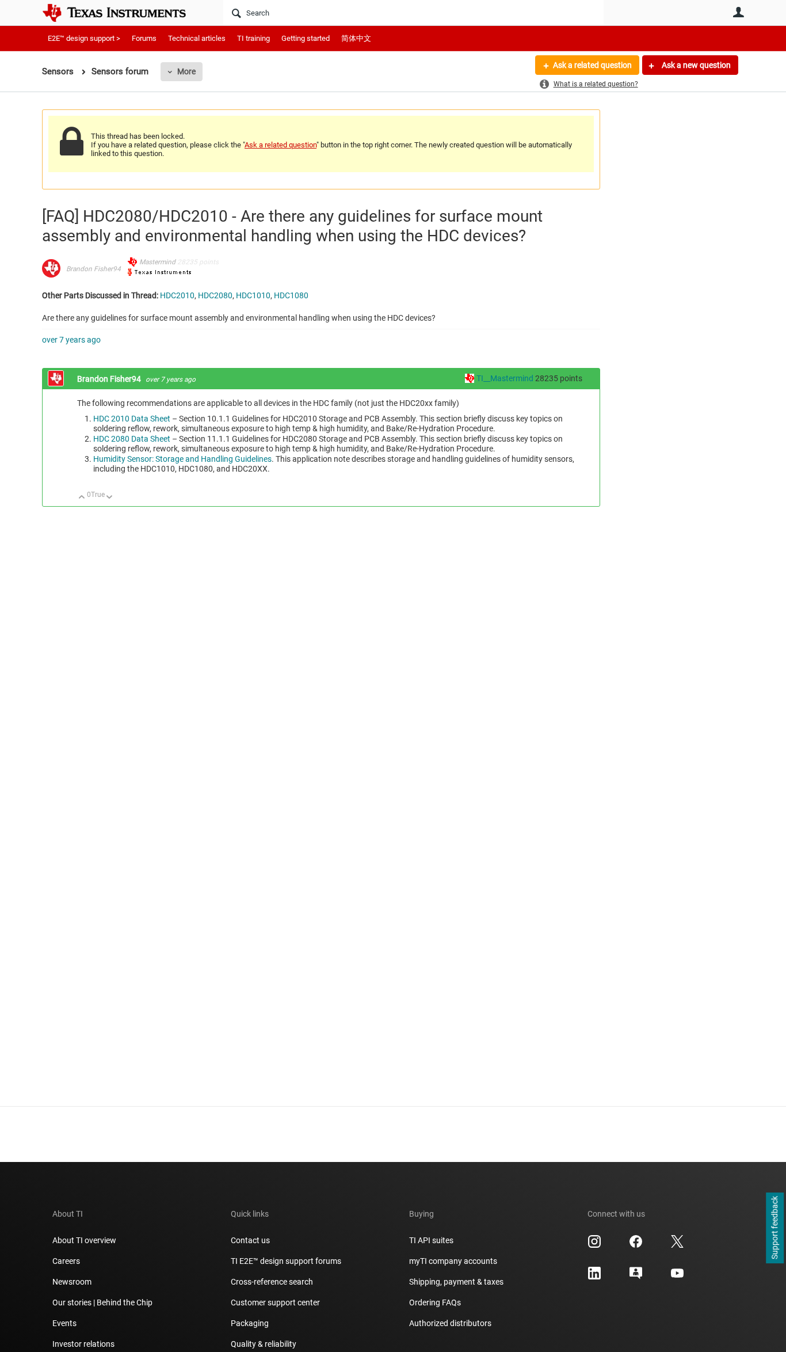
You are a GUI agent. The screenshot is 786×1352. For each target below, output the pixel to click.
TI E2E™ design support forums (286, 1261)
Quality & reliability (263, 1344)
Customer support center (275, 1302)
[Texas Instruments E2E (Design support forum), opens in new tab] (636, 1277)
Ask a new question (695, 65)
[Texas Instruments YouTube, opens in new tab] (677, 1277)
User (738, 12)
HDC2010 (177, 295)
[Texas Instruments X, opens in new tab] (677, 1245)
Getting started (305, 38)
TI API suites (431, 1240)
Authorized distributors (450, 1323)
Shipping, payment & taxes (456, 1281)
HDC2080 (215, 295)
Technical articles (197, 38)
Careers (66, 1261)
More (186, 71)
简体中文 (356, 38)
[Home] (122, 12)
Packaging (250, 1323)
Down (110, 498)
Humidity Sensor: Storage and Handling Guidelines (182, 459)
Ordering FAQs (435, 1302)
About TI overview (84, 1240)
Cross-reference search (272, 1281)
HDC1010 (253, 295)
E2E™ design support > (84, 38)
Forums (144, 38)
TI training (253, 38)
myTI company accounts (453, 1261)
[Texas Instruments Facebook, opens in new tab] (636, 1245)
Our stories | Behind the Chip (102, 1302)
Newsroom (71, 1281)
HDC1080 (291, 295)
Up (82, 498)
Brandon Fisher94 (93, 269)
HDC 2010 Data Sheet (131, 418)
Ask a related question (592, 65)
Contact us (250, 1240)
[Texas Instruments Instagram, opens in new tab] (594, 1245)
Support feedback (774, 1228)
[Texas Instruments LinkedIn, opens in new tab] (594, 1277)
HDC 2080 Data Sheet (131, 438)
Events (64, 1323)
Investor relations (83, 1344)
